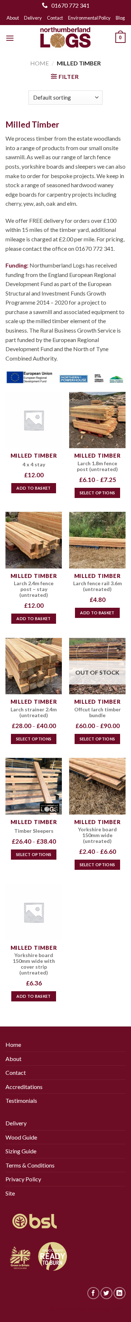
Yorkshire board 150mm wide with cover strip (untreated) (34, 964)
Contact (55, 18)
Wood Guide (21, 1137)
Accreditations (24, 1086)
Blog (120, 18)
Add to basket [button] (33, 488)
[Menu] (9, 38)
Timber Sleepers (33, 831)
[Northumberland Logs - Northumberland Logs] (65, 38)
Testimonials (21, 1100)
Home (39, 63)
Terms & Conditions (30, 1165)
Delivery (33, 18)
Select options (97, 492)
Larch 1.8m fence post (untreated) (97, 466)
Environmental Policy (89, 18)
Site (10, 1193)
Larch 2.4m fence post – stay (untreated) (33, 589)
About (13, 18)
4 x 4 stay (34, 464)
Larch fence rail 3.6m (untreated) (97, 586)
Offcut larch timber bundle (97, 712)
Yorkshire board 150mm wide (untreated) (97, 835)
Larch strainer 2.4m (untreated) (34, 712)
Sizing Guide (20, 1151)
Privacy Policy (23, 1179)
